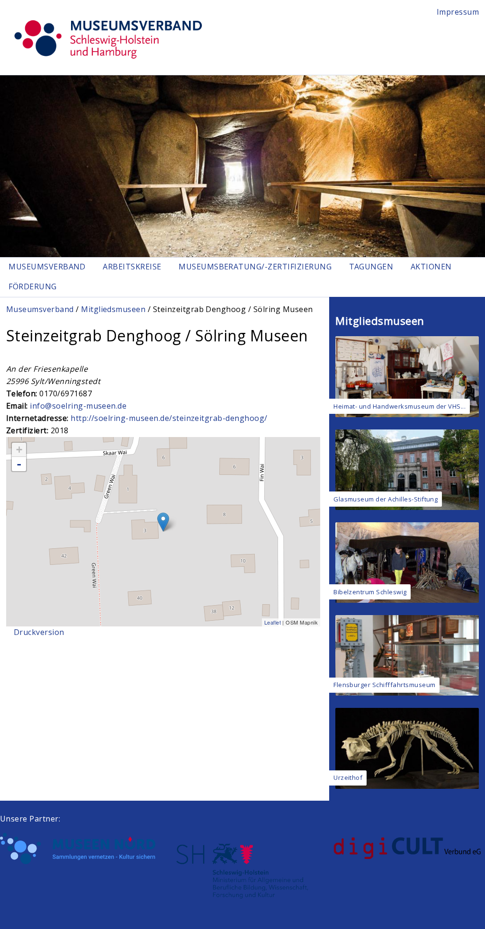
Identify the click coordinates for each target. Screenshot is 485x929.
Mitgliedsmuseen (113, 309)
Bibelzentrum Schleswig (370, 592)
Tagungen (371, 266)
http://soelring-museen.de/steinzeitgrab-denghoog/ (169, 418)
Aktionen (431, 266)
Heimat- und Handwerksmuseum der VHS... (399, 406)
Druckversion (39, 632)
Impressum (458, 12)
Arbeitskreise (132, 266)
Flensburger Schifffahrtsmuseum (384, 684)
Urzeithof (347, 777)
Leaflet (272, 622)
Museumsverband (47, 266)
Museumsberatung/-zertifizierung (255, 266)
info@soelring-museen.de (78, 406)
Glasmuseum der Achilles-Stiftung (385, 499)
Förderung (32, 286)
